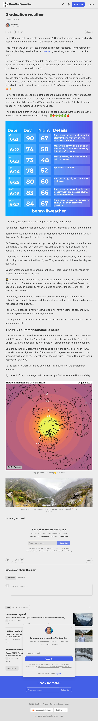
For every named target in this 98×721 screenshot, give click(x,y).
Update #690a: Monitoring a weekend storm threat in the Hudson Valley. (35, 617)
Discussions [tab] (23, 607)
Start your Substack (43, 710)
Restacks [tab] (21, 578)
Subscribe (78, 4)
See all (10, 668)
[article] (49, 619)
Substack (37, 716)
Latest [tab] (14, 607)
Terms (52, 704)
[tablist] (15, 577)
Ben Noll (14, 24)
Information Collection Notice (48, 667)
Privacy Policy (67, 667)
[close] (72, 628)
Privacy (46, 704)
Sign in (90, 4)
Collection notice (63, 704)
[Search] (63, 4)
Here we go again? (15, 614)
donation (46, 51)
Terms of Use (60, 664)
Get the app (61, 710)
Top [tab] (8, 607)
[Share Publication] (68, 4)
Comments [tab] (11, 578)
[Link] (2, 330)
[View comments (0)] (16, 32)
